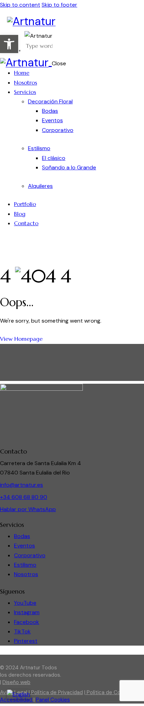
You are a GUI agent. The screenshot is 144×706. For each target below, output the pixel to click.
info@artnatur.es (21, 484)
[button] (9, 44)
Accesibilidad (17, 699)
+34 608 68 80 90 (23, 497)
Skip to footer (59, 4)
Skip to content (20, 4)
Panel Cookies (53, 699)
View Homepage (21, 338)
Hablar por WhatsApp (28, 509)
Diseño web (16, 682)
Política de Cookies (109, 692)
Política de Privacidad (56, 692)
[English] (18, 694)
